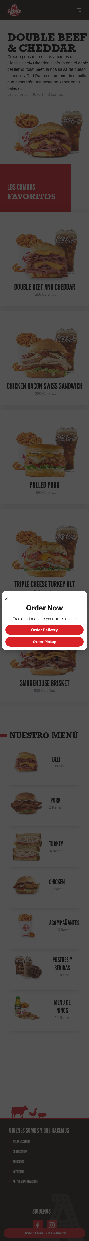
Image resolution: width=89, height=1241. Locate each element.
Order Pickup (44, 641)
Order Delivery (44, 630)
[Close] (8, 598)
